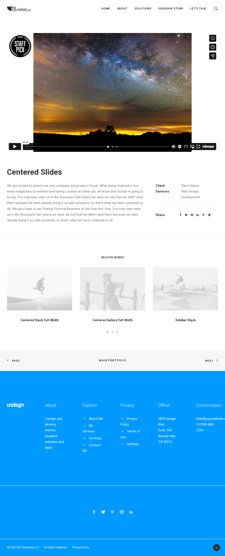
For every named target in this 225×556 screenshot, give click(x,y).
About (122, 8)
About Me (96, 419)
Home (105, 8)
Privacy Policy (80, 547)
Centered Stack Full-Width (39, 320)
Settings (133, 444)
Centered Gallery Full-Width (113, 320)
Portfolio (95, 438)
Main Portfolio (112, 360)
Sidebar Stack (185, 320)
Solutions (142, 8)
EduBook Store (170, 8)
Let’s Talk (198, 8)
